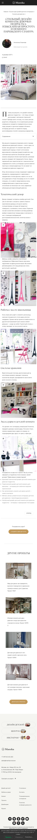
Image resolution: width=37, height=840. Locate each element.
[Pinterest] (18, 823)
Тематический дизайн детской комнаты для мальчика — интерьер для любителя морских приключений (16, 486)
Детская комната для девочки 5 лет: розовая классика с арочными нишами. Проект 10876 (18, 687)
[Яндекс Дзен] (23, 823)
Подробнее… (29, 837)
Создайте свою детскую (18, 531)
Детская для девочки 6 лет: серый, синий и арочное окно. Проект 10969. (17, 655)
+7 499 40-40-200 (7, 757)
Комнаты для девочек (18, 14)
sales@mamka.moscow (8, 760)
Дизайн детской (15, 724)
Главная (6, 11)
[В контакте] (10, 819)
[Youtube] (23, 819)
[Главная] (18, 2)
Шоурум (15, 731)
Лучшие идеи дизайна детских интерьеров (21, 11)
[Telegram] (14, 819)
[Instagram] (14, 823)
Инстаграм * (13, 737)
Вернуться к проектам (18, 701)
